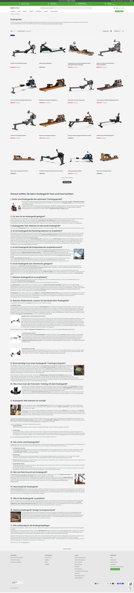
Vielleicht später (67, 307)
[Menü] (132, 582)
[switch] (130, 589)
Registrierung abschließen (67, 304)
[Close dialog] (81, 278)
